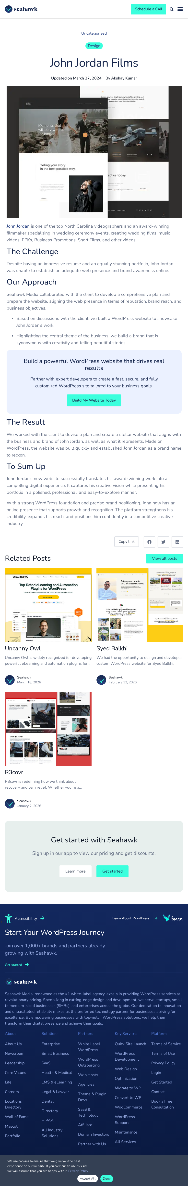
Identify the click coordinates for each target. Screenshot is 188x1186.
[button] (149, 541)
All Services (125, 1142)
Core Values (15, 1072)
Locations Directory (13, 1104)
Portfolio (12, 1136)
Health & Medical (57, 1072)
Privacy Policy (163, 1063)
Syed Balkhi (112, 648)
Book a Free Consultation (162, 1104)
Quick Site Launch (130, 1044)
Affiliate (85, 1125)
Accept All (87, 1178)
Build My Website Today (94, 400)
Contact (158, 1092)
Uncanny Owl (23, 648)
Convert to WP (128, 1097)
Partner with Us (92, 1144)
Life (8, 1082)
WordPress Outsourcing (89, 1062)
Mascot (11, 1126)
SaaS (46, 1063)
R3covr (14, 772)
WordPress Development (127, 1056)
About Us (13, 1044)
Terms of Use (163, 1053)
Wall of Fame (17, 1117)
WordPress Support (125, 1119)
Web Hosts (88, 1075)
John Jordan (18, 226)
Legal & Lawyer (55, 1092)
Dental (48, 1101)
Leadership (14, 1063)
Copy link (126, 541)
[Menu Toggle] (180, 9)
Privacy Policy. (78, 1171)
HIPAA (48, 1120)
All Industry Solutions (52, 1133)
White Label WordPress (89, 1047)
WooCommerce (128, 1107)
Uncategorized (94, 33)
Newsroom (14, 1053)
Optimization (126, 1078)
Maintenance (126, 1132)
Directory (50, 1111)
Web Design (126, 1069)
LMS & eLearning (57, 1082)
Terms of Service (166, 1044)
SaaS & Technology (88, 1112)
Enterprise (51, 1044)
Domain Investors (93, 1134)
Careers (12, 1092)
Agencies (86, 1084)
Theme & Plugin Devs (92, 1097)
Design (94, 46)
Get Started (161, 1082)
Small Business (55, 1053)
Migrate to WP (128, 1088)
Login (156, 1072)
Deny (107, 1178)
